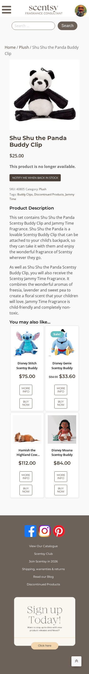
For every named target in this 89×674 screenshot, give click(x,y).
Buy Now (25, 403)
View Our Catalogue (43, 546)
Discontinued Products (49, 194)
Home (10, 47)
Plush (24, 47)
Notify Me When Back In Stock (35, 177)
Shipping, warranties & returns (43, 569)
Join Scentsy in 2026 (43, 561)
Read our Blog (43, 576)
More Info (26, 390)
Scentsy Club (43, 553)
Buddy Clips (25, 194)
